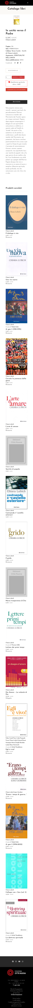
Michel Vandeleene (17, 747)
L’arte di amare (12, 426)
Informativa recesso (16, 1006)
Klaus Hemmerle (14, 745)
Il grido (9, 558)
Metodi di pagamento (16, 989)
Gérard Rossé (22, 740)
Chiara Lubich (11, 40)
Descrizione (16, 102)
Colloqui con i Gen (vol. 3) (16, 892)
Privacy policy (16, 998)
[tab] (16, 102)
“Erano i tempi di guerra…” (16, 794)
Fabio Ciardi (9, 738)
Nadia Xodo (15, 327)
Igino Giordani (18, 792)
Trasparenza (16, 993)
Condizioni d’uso (16, 1004)
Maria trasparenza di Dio (16, 601)
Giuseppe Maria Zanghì (12, 742)
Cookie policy (16, 1000)
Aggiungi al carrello (18, 77)
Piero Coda (16, 738)
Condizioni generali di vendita (16, 1002)
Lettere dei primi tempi (15, 647)
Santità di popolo (13, 469)
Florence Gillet (16, 645)
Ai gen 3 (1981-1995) (13, 329)
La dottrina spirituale (14, 938)
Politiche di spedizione (16, 991)
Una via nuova (11, 280)
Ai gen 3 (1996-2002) (14, 844)
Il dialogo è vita (12, 233)
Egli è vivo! (10, 749)
